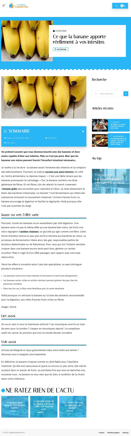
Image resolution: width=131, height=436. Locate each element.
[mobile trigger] (5, 5)
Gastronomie (118, 136)
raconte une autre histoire (59, 171)
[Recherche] (116, 6)
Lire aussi (11, 142)
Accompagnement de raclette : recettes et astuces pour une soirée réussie (118, 141)
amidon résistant (29, 231)
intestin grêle (10, 188)
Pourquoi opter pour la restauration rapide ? (15, 405)
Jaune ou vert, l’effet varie (18, 138)
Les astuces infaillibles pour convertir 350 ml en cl (109, 182)
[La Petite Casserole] (18, 5)
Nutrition (61, 49)
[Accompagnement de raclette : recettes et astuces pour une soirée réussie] (100, 140)
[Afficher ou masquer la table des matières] (57, 131)
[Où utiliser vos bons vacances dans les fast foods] (100, 125)
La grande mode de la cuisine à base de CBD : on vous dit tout (44, 405)
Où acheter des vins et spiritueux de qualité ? (73, 405)
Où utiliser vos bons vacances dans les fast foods (117, 126)
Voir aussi (52, 138)
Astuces (116, 122)
